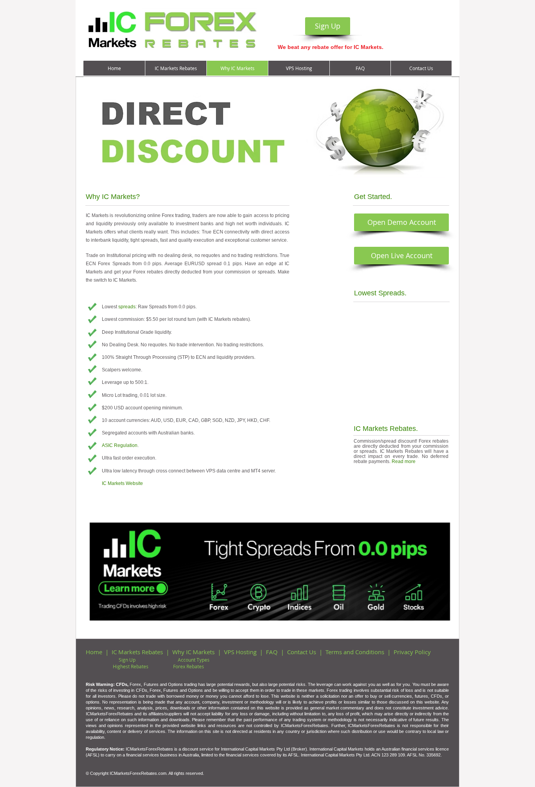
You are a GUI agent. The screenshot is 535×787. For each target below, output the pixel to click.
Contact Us (301, 652)
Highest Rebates (130, 666)
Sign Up (127, 660)
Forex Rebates (188, 666)
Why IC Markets (193, 652)
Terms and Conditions (354, 652)
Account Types (194, 660)
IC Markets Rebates (137, 652)
